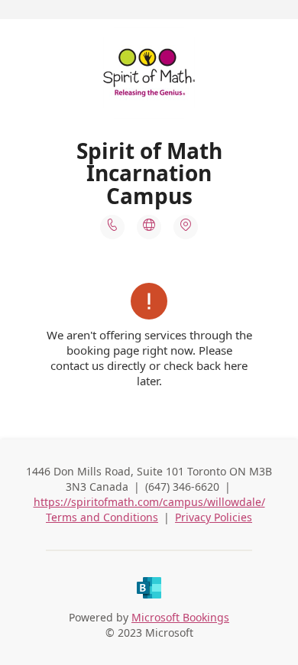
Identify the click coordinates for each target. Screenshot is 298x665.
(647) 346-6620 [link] (182, 486)
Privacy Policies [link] (213, 517)
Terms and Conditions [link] (102, 517)
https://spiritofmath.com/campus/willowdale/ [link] (149, 502)
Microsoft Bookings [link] (180, 617)
